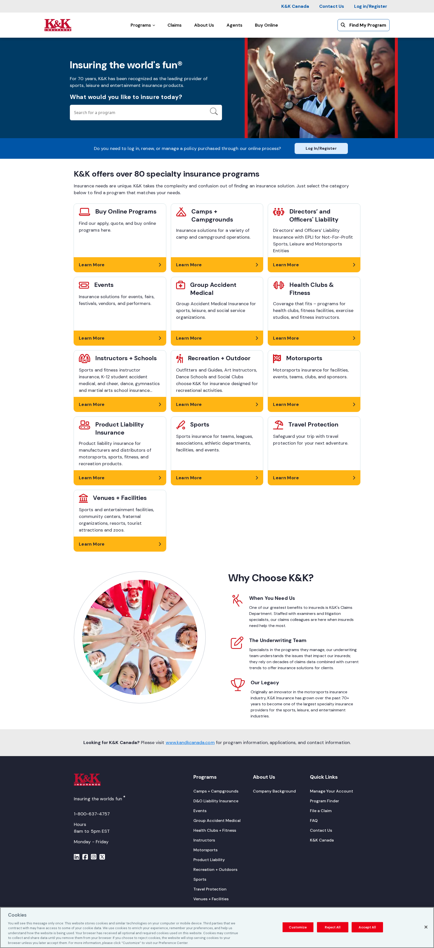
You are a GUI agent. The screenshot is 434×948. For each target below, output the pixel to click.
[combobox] (138, 112)
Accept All (367, 927)
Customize (298, 927)
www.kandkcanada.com (190, 743)
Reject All (332, 927)
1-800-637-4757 (92, 814)
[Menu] (76, 858)
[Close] (425, 926)
